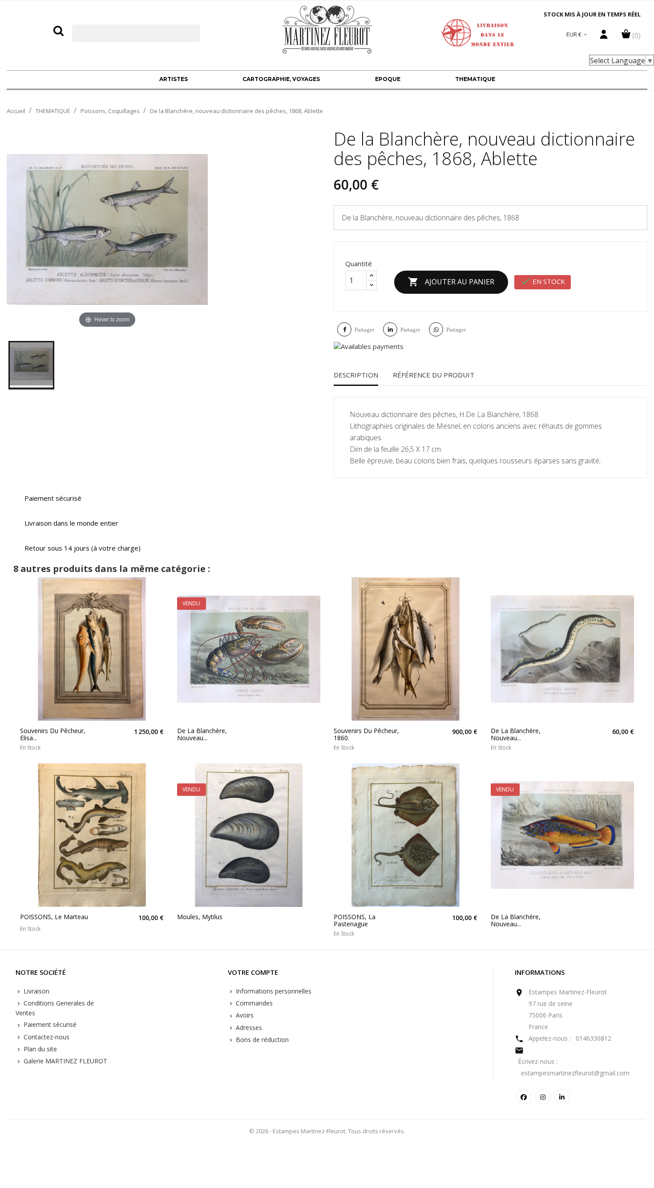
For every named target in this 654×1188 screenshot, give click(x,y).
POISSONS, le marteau (54, 916)
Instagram (543, 1096)
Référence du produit (433, 374)
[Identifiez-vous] (603, 36)
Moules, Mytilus (199, 916)
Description (356, 374)
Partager (364, 329)
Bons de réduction (261, 1039)
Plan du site (39, 1049)
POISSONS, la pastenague (354, 920)
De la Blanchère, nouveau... (202, 734)
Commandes (253, 1003)
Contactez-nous (45, 1037)
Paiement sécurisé (49, 1024)
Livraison (35, 991)
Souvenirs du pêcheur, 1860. (366, 734)
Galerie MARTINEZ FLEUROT (64, 1061)
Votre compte (253, 973)
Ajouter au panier (451, 281)
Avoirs (244, 1015)
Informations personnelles (272, 991)
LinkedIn (562, 1096)
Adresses (248, 1027)
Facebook (524, 1096)
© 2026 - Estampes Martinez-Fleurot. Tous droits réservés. (327, 1131)
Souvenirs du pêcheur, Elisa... (52, 734)
